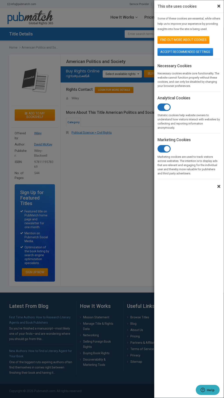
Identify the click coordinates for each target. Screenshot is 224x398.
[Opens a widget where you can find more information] (208, 390)
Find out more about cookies (183, 40)
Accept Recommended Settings (185, 52)
